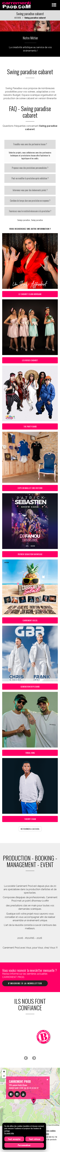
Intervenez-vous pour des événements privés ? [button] (30, 190)
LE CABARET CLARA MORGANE (30, 294)
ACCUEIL (17, 17)
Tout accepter (14, 1138)
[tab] (30, 144)
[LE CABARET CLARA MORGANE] (30, 25)
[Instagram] (17, 1094)
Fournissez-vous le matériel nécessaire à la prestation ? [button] (30, 211)
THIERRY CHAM (30, 818)
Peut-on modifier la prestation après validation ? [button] (30, 178)
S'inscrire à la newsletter (25, 983)
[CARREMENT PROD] (16, 4)
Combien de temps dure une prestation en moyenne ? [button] (30, 200)
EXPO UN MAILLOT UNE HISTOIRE (30, 487)
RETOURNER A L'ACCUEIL (30, 828)
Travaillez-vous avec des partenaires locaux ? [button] (30, 144)
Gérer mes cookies (49, 1130)
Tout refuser (34, 1138)
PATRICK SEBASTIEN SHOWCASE (30, 554)
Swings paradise (23, 219)
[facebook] (11, 1094)
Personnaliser (24, 1145)
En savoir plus (9, 1133)
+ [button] (4, 1071)
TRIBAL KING (30, 752)
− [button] (4, 1076)
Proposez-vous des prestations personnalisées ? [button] (30, 168)
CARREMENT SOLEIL (30, 620)
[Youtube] (23, 1094)
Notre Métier (30, 37)
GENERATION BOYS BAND (30, 686)
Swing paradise (37, 219)
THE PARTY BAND (30, 426)
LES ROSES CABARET (30, 360)
